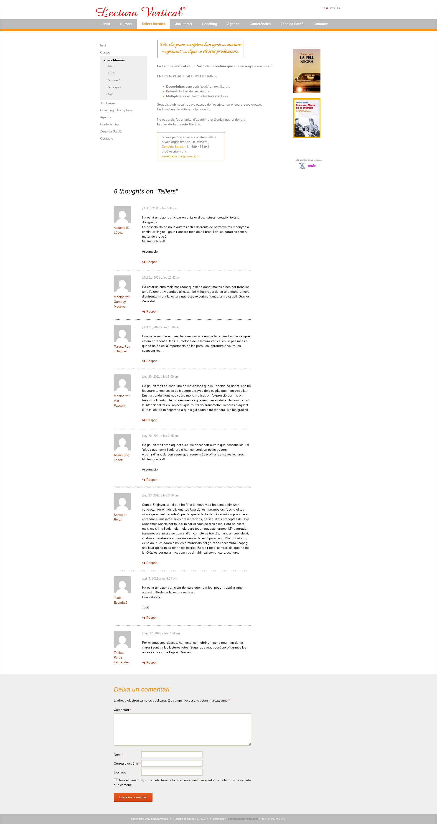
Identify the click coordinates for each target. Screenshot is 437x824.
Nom (118, 754)
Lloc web (120, 772)
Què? (110, 66)
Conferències (260, 24)
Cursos (126, 24)
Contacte (320, 24)
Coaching (209, 24)
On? (110, 94)
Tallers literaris (153, 24)
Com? (111, 73)
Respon (152, 262)
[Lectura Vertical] (142, 12)
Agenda (233, 24)
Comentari (122, 710)
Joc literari (183, 24)
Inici (106, 24)
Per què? (113, 80)
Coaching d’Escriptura (116, 110)
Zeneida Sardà (292, 24)
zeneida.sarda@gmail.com (181, 156)
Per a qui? (114, 87)
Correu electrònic (127, 763)
